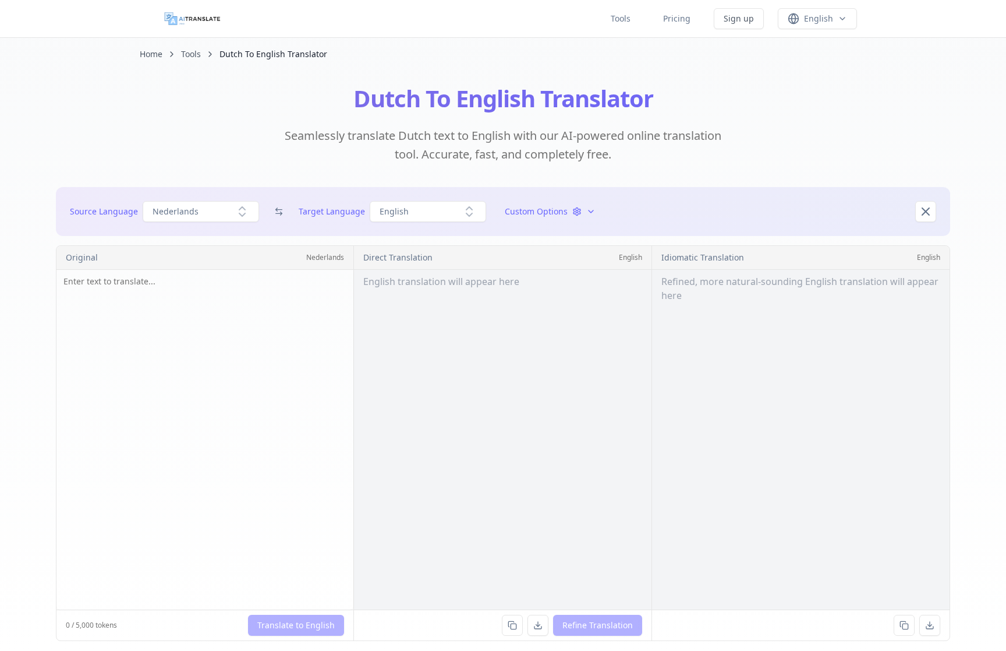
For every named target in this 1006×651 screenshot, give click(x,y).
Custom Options (536, 211)
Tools (620, 18)
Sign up (739, 18)
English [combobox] (394, 211)
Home (151, 53)
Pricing (676, 18)
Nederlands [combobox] (176, 211)
